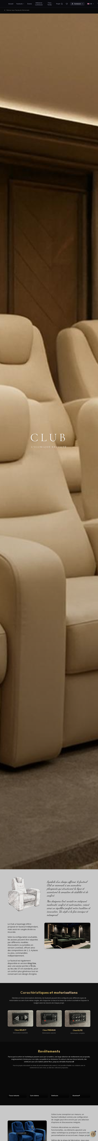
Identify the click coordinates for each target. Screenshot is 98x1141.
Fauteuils (19, 4)
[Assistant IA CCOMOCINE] (93, 1134)
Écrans (29, 4)
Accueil (10, 4)
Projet (58, 4)
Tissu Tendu (49, 4)
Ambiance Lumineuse (39, 4)
